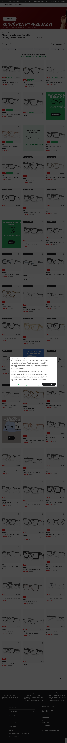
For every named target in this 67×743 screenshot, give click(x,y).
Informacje (21, 368)
